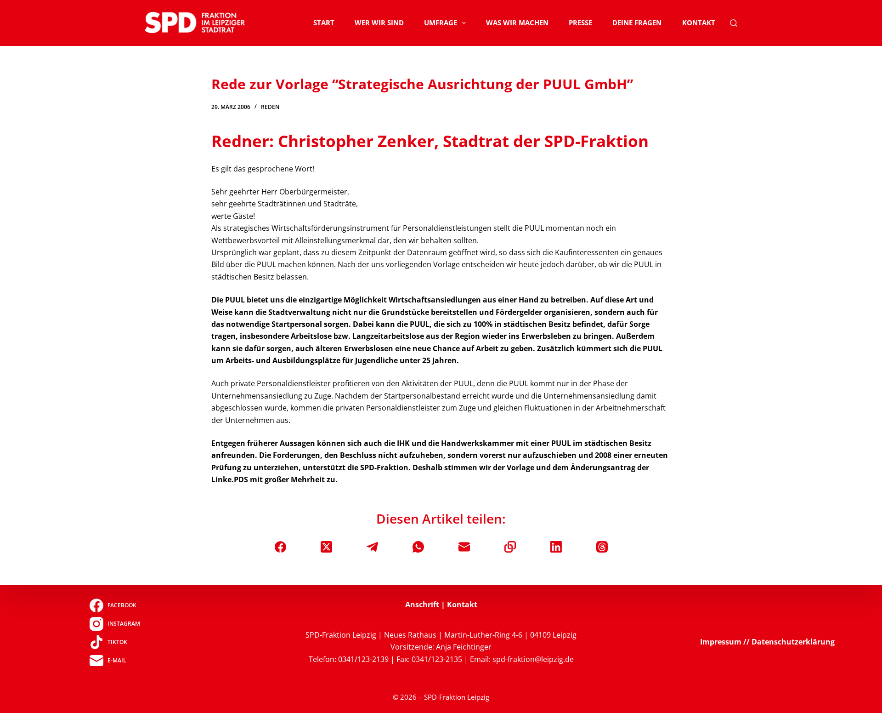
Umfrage (440, 22)
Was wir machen (517, 22)
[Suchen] (733, 23)
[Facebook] (280, 546)
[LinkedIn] (556, 546)
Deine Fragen (637, 22)
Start (323, 22)
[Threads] (602, 546)
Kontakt (698, 22)
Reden (270, 107)
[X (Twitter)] (326, 546)
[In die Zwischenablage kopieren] (510, 546)
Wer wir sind (379, 22)
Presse (580, 22)
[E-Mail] (464, 546)
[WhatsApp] (418, 546)
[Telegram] (372, 546)
